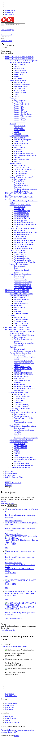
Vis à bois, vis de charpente (23, 361)
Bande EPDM (19, 379)
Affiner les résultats (7, 503)
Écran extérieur (19, 183)
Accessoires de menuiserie (19, 442)
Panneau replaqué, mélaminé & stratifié (23, 228)
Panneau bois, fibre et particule (20, 205)
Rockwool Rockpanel (21, 270)
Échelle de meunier (20, 321)
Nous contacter (10, 10)
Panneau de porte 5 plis (22, 211)
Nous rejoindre (10, 12)
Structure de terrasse (21, 86)
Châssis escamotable (21, 313)
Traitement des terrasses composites (26, 438)
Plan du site (5, 730)
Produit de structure (16, 145)
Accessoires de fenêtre (21, 463)
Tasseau (16, 76)
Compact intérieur (20, 254)
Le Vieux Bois (19, 102)
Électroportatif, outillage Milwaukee (22, 335)
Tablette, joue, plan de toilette (24, 244)
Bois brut (13, 124)
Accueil (8, 481)
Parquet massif (19, 278)
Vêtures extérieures (20, 72)
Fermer (3, 501)
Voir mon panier (6, 41)
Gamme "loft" (19, 106)
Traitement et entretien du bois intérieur (23, 412)
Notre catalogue (10, 719)
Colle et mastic (19, 400)
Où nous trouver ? (11, 475)
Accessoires (18, 301)
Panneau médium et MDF (23, 219)
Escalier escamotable (21, 323)
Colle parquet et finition (22, 396)
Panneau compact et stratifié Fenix (25, 240)
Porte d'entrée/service (21, 303)
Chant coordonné (20, 236)
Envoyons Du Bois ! (17, 333)
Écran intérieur (19, 181)
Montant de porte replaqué (23, 140)
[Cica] (7, 22)
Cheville (17, 365)
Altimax (16, 736)
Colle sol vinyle (19, 398)
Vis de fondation (19, 90)
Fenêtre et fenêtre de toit (22, 300)
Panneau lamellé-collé (21, 215)
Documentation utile (12, 722)
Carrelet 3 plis (18, 142)
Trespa (16, 268)
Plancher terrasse (19, 88)
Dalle (16, 226)
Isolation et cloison (16, 163)
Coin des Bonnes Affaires (14, 477)
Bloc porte (17, 311)
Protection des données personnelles (21, 730)
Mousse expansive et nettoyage (20, 408)
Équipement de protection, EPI (20, 467)
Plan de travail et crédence (18, 250)
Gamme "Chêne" (20, 120)
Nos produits (9, 694)
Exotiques (17, 134)
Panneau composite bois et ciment (25, 224)
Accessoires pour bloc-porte (23, 457)
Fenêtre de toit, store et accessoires (25, 189)
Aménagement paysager (22, 84)
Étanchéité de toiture (21, 185)
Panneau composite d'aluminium (25, 262)
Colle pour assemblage (21, 404)
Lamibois (17, 157)
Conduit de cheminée (21, 191)
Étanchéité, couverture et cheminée (21, 177)
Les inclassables (19, 122)
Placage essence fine (21, 246)
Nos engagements (11, 473)
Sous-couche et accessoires (23, 288)
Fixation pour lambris (21, 377)
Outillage (13, 347)
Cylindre (17, 452)
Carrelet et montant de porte (19, 136)
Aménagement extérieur (18, 80)
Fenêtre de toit (19, 175)
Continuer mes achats (8, 646)
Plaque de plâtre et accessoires (24, 169)
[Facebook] (6, 3)
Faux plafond (18, 78)
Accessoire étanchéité (21, 406)
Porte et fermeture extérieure (19, 296)
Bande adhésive (15, 410)
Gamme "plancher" (20, 112)
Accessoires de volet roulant (23, 465)
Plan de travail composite (22, 260)
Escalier (12, 315)
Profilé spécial (19, 74)
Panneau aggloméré (20, 221)
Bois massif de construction (23, 153)
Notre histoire (10, 705)
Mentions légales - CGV (9, 732)
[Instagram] (6, 5)
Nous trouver (9, 709)
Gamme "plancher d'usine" (23, 114)
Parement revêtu (19, 68)
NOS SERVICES (11, 696)
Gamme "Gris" (19, 110)
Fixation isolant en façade (22, 367)
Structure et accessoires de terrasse (21, 440)
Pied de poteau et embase (22, 386)
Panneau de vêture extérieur (19, 264)
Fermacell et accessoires (22, 167)
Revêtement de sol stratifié (23, 282)
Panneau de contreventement (23, 222)
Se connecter (10, 630)
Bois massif (18, 151)
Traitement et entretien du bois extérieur (23, 426)
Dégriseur (17, 436)
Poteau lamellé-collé (21, 143)
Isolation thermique (20, 173)
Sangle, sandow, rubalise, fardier (25, 351)
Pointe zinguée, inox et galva (24, 363)
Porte (15, 309)
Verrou (16, 456)
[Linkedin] (6, 7)
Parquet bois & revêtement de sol (21, 274)
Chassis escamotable (21, 319)
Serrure (16, 450)
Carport (16, 94)
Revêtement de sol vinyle (22, 284)
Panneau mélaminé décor (22, 234)
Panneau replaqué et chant (23, 248)
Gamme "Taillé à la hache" (23, 116)
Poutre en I (17, 161)
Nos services (9, 471)
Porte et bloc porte (16, 305)
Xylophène (17, 432)
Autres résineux (19, 130)
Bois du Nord (18, 128)
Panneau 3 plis (19, 209)
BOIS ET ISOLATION (13, 483)
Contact (8, 720)
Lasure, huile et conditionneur (24, 430)
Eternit (16, 272)
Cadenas (17, 454)
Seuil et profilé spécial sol (22, 286)
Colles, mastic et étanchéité (19, 392)
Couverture (18, 187)
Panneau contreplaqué (21, 217)
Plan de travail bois (20, 256)
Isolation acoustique (20, 171)
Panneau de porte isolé (21, 213)
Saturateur (17, 434)
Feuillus (16, 132)
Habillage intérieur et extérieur (20, 63)
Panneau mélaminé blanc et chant (25, 232)
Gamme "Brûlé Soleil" (21, 104)
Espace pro (9, 717)
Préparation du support (21, 416)
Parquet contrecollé (20, 280)
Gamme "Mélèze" (20, 118)
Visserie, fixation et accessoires (20, 353)
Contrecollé (18, 149)
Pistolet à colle (19, 402)
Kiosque (17, 96)
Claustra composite (20, 92)
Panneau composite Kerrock (23, 242)
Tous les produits (19, 64)
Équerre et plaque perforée (23, 373)
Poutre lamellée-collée (21, 159)
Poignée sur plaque (20, 446)
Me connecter (10, 14)
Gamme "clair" (19, 108)
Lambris (17, 66)
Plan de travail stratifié (21, 258)
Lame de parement (20, 70)
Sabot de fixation (19, 384)
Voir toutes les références (13, 521)
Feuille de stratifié (20, 238)
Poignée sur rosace (20, 448)
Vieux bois (13, 98)
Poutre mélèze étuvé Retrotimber (25, 155)
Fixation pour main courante (23, 375)
